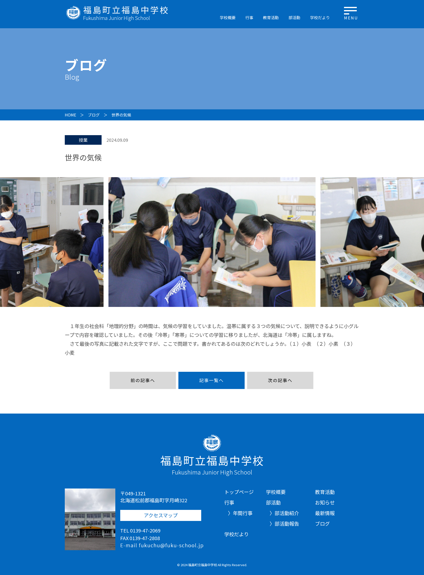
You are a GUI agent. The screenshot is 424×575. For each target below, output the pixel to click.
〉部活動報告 (284, 523)
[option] (212, 242)
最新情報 (325, 513)
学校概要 (228, 17)
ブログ (94, 115)
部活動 (294, 17)
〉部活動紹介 (284, 513)
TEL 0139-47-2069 (140, 530)
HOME (70, 115)
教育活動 (271, 17)
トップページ (239, 492)
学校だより (320, 17)
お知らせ (325, 502)
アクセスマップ (161, 515)
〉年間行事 (240, 513)
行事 (249, 17)
